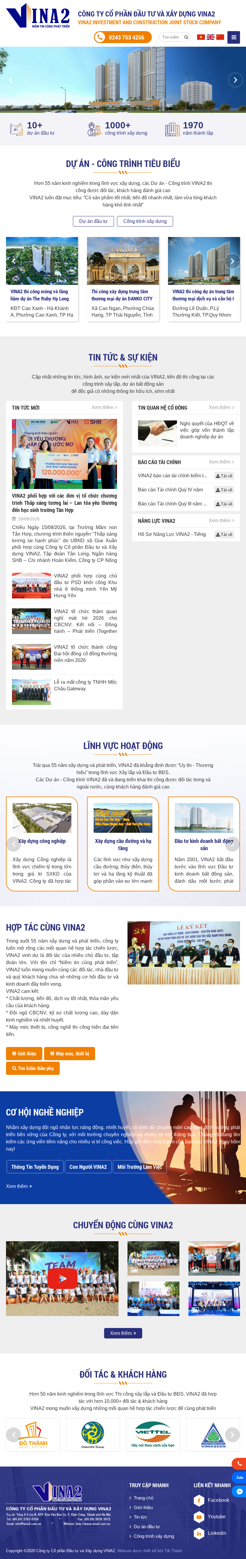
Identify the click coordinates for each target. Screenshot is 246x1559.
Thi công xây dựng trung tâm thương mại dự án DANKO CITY (122, 295)
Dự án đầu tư (93, 221)
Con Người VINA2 (88, 1166)
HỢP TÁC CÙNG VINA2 (45, 927)
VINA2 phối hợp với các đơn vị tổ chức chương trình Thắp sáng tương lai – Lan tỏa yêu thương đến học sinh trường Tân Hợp (64, 502)
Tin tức (140, 1517)
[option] (123, 80)
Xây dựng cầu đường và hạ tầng (123, 844)
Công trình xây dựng (145, 221)
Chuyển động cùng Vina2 (123, 1225)
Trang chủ (143, 1497)
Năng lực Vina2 (156, 520)
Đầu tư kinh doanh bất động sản (204, 844)
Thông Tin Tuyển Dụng (35, 1166)
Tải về (226, 475)
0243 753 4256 (126, 37)
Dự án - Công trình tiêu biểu (123, 163)
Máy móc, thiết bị (72, 1053)
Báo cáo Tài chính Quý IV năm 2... (170, 490)
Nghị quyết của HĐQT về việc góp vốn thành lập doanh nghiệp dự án (207, 430)
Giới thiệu (27, 1053)
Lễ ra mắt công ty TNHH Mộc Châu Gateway (85, 685)
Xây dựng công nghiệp (42, 840)
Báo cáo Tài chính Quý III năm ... (172, 503)
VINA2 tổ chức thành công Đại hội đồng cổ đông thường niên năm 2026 (85, 654)
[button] (10, 79)
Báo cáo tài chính (159, 462)
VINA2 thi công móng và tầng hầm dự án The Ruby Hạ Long (39, 295)
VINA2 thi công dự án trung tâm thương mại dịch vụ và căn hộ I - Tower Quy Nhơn (203, 295)
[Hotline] (239, 1465)
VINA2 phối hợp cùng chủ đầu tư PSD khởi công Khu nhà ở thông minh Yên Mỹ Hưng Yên (85, 585)
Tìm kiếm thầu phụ (36, 1068)
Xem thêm (102, 407)
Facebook (218, 1500)
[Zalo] (239, 1478)
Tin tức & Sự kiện (123, 357)
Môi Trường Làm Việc (140, 1166)
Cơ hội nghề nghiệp (45, 1112)
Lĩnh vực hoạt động (123, 745)
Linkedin (217, 1533)
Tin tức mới (26, 407)
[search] (186, 37)
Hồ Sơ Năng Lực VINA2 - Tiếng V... (172, 535)
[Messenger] (239, 1492)
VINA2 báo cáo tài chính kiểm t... (172, 475)
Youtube (217, 1516)
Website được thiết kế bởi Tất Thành (149, 1551)
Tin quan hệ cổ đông (162, 407)
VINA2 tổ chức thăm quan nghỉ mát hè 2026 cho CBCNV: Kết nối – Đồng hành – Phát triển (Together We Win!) (85, 622)
